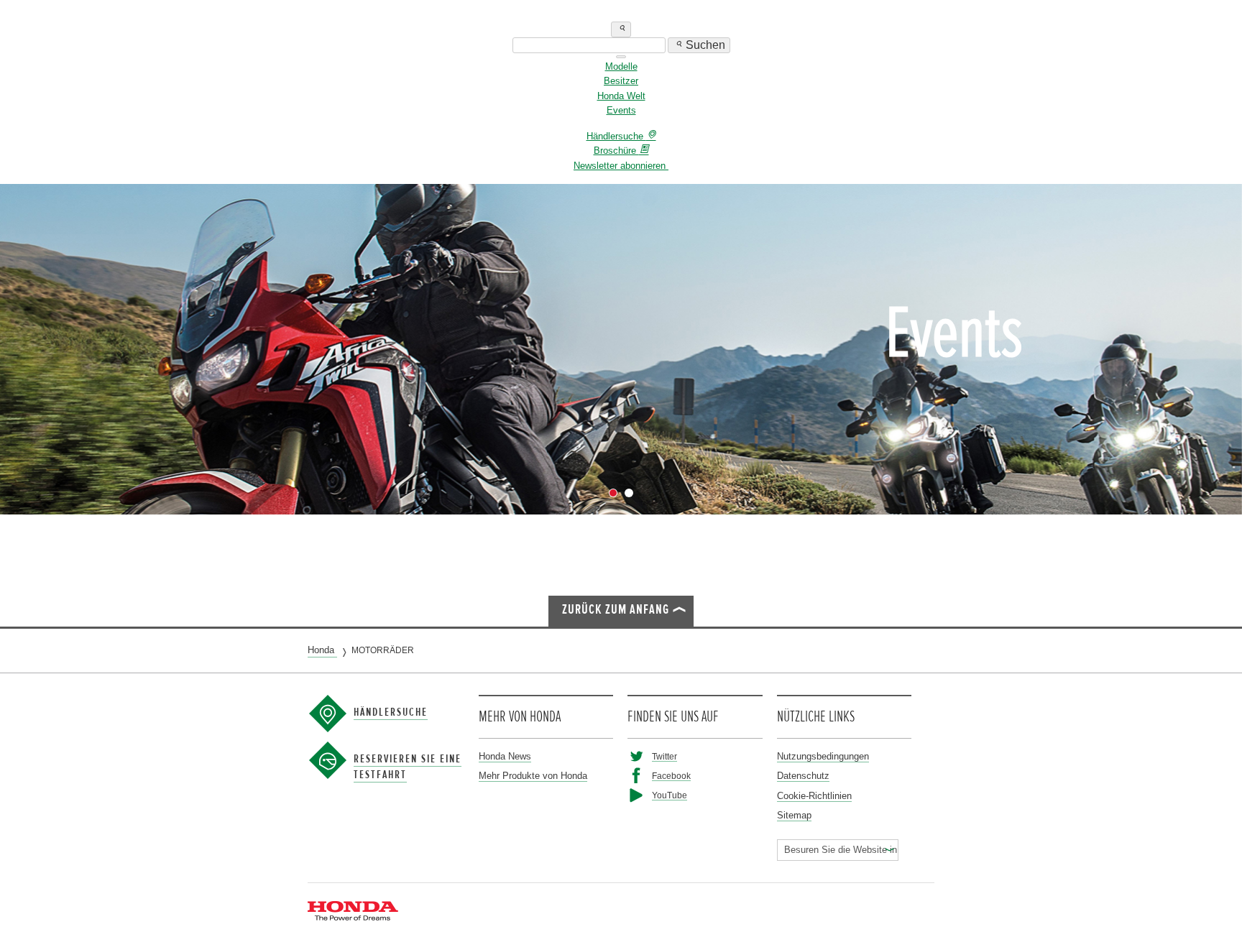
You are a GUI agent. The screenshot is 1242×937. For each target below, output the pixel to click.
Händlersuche (391, 712)
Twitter (664, 756)
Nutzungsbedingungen (823, 756)
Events (621, 110)
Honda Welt (621, 96)
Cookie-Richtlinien (814, 795)
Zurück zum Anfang (615, 609)
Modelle (621, 66)
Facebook (671, 775)
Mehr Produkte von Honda (533, 775)
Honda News (505, 756)
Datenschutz (803, 775)
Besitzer (621, 80)
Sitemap (794, 815)
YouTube (669, 795)
